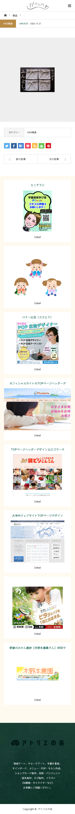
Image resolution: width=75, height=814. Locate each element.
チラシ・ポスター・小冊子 (48, 208)
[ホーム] (5, 15)
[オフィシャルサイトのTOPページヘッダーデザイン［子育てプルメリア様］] (37, 415)
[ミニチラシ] (37, 216)
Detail (37, 237)
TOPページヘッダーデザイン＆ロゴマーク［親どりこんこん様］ (37, 450)
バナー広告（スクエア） (37, 317)
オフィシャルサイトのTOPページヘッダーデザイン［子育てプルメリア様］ (37, 384)
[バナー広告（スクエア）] (37, 348)
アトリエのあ (45, 809)
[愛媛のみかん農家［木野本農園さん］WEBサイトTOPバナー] (37, 679)
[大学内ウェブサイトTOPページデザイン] (37, 547)
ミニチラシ (38, 185)
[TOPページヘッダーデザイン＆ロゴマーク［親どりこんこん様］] (37, 481)
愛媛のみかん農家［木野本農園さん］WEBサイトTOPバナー (37, 649)
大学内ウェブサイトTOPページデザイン (37, 515)
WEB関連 (8, 23)
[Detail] (37, 282)
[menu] (69, 5)
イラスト (48, 274)
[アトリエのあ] (37, 6)
